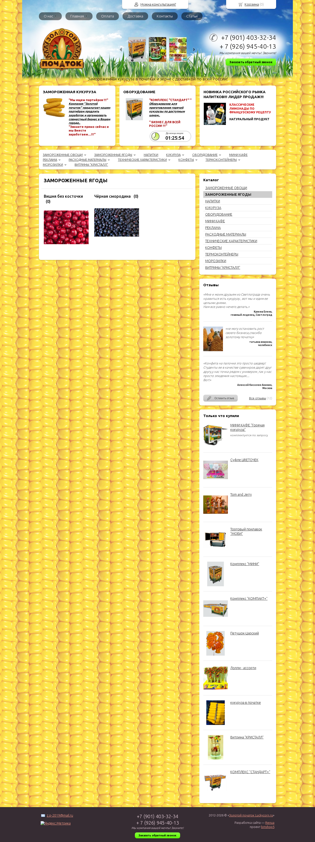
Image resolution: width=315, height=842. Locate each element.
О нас (48, 16)
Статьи (192, 16)
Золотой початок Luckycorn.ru (251, 815)
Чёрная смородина (112, 196)
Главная (77, 16)
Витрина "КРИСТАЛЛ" (247, 737)
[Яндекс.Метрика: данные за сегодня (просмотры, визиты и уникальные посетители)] (56, 823)
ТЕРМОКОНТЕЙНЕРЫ (221, 159)
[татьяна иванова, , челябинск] (213, 350)
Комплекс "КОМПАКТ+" (249, 599)
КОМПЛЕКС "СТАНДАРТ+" (250, 772)
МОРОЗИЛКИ (53, 164)
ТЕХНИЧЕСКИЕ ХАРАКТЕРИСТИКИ (142, 159)
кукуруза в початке (245, 703)
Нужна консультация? (158, 4)
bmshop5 (267, 826)
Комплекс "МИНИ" (244, 564)
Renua (269, 822)
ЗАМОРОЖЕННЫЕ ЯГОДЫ (113, 154)
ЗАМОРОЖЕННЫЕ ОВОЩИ (63, 154)
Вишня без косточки (63, 196)
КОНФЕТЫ (186, 159)
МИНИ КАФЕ (238, 154)
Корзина (252, 4)
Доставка (135, 16)
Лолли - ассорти (243, 668)
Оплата (107, 16)
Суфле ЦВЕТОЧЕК (244, 460)
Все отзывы (257, 398)
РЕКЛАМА (50, 159)
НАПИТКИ (151, 154)
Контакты (165, 16)
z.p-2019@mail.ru (60, 815)
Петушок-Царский (244, 633)
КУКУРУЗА (173, 154)
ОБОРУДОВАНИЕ (205, 154)
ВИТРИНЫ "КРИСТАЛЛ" (91, 164)
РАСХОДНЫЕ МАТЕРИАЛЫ (87, 159)
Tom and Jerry (241, 494)
